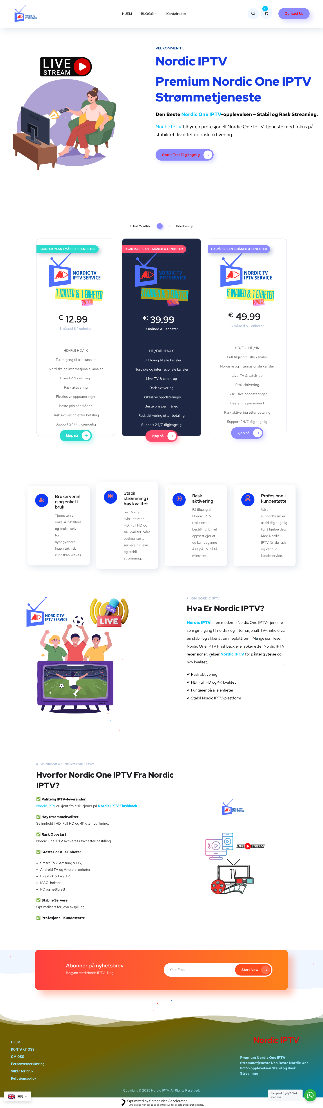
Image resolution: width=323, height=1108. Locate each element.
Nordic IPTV (169, 126)
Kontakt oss (176, 13)
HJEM (127, 13)
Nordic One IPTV (201, 114)
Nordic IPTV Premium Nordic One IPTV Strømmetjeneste (233, 79)
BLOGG (147, 13)
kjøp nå (72, 435)
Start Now (249, 969)
